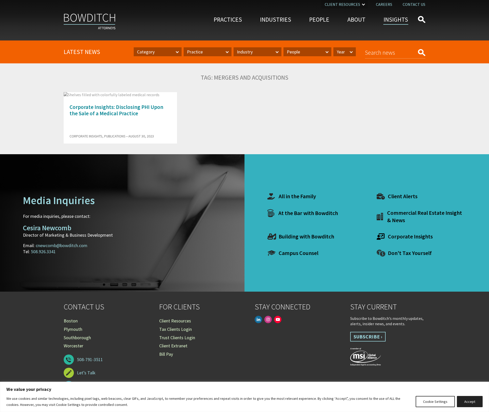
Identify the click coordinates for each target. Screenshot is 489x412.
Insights (396, 19)
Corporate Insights (86, 136)
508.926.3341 (43, 251)
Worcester (73, 346)
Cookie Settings (435, 401)
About (356, 19)
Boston (71, 321)
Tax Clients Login (175, 329)
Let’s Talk (86, 373)
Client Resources (342, 4)
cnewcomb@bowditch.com (61, 245)
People (319, 19)
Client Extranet (173, 346)
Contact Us (414, 4)
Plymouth (73, 329)
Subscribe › (368, 336)
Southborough (77, 337)
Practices (228, 19)
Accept (469, 401)
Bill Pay (166, 354)
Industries (275, 19)
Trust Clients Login (177, 337)
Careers (384, 4)
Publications (115, 136)
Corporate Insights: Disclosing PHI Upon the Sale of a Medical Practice (116, 110)
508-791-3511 (90, 359)
